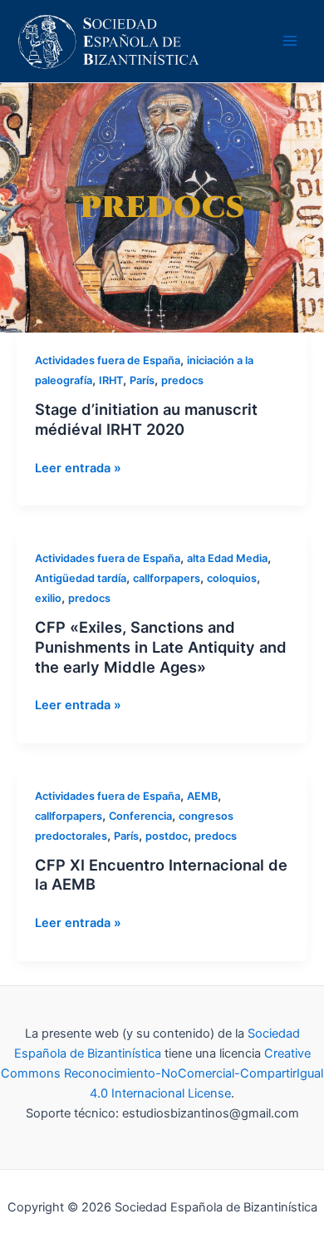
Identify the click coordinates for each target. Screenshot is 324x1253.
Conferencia (140, 816)
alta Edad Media (227, 558)
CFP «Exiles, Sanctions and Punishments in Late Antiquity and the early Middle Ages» (161, 646)
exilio (48, 598)
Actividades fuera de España (107, 360)
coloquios (232, 578)
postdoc (166, 836)
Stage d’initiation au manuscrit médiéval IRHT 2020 (146, 419)
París (142, 380)
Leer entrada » (78, 468)
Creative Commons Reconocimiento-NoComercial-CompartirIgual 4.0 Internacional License (162, 1073)
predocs (182, 380)
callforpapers (166, 578)
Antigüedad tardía (80, 578)
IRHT (111, 380)
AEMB (202, 796)
